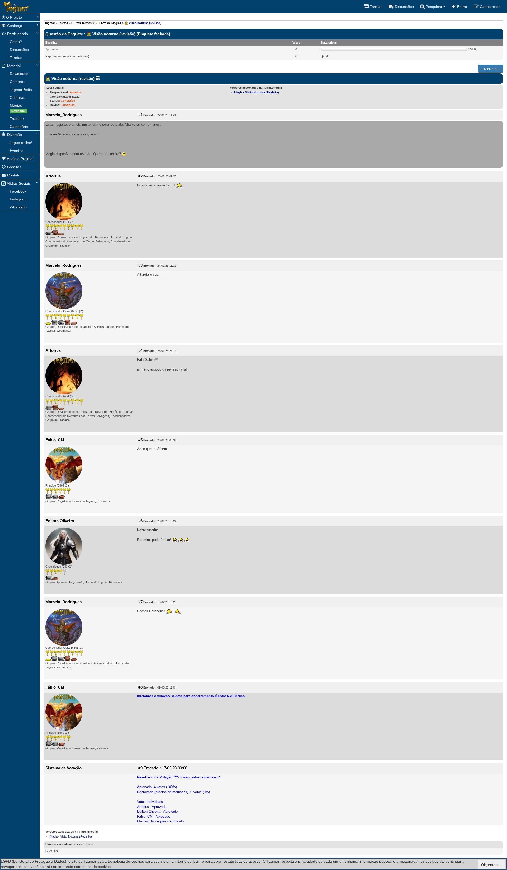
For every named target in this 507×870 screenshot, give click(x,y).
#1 (140, 115)
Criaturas (17, 97)
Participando (17, 34)
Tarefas (16, 57)
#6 (140, 521)
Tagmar (50, 23)
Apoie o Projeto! (20, 159)
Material (13, 66)
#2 (140, 176)
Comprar (17, 81)
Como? (16, 42)
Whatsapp (18, 207)
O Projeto (14, 17)
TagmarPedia (21, 89)
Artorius (75, 92)
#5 (140, 440)
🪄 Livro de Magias (108, 23)
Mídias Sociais (18, 183)
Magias (18, 108)
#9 (140, 768)
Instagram (18, 199)
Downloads (19, 74)
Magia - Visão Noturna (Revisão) (256, 92)
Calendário (19, 126)
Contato (13, 175)
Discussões (19, 50)
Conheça (14, 26)
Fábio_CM (54, 440)
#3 (140, 265)
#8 (140, 687)
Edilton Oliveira (59, 521)
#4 (140, 350)
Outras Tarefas (81, 23)
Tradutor (17, 118)
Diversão (14, 135)
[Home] (4, 6)
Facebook (18, 191)
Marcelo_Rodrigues (63, 115)
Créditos (13, 167)
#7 (140, 602)
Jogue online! (21, 143)
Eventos (16, 150)
